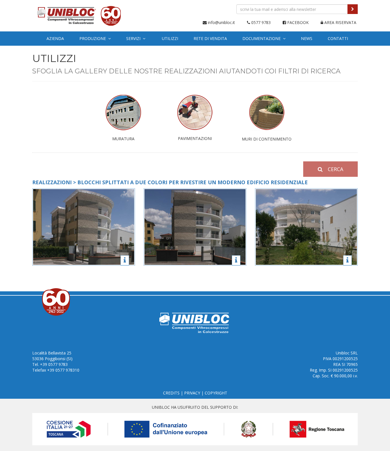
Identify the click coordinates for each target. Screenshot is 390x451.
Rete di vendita (210, 38)
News (306, 38)
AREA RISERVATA (339, 22)
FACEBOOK (297, 22)
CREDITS (171, 393)
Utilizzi (170, 38)
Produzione (93, 38)
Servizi (134, 38)
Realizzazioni (52, 182)
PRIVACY (192, 393)
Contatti (338, 38)
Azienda (55, 38)
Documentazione (262, 38)
